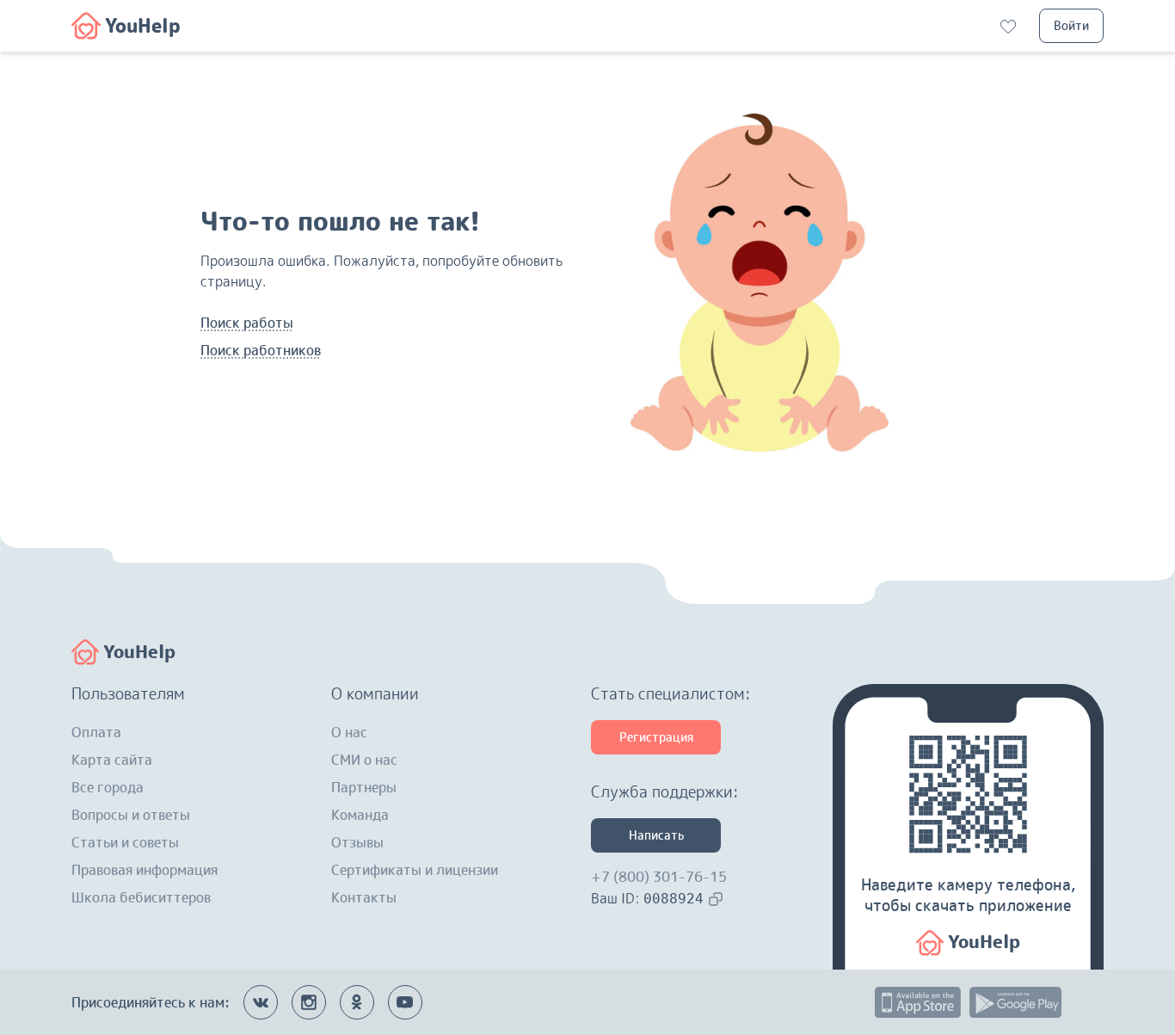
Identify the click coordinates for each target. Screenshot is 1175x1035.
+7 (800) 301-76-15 (659, 876)
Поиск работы (246, 322)
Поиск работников (260, 350)
